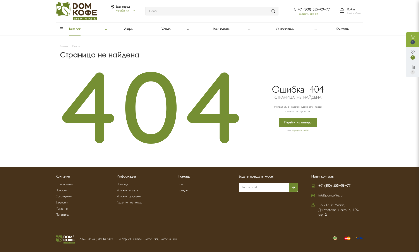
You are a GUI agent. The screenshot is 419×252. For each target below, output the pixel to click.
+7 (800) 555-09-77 (314, 9)
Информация (126, 176)
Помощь (122, 184)
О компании (64, 184)
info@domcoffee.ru (330, 195)
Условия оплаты (127, 190)
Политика (62, 214)
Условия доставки (129, 196)
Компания (63, 176)
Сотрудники (64, 196)
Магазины (62, 208)
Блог (181, 184)
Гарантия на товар (129, 202)
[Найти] (273, 11)
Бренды (183, 190)
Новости (61, 190)
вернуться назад (300, 130)
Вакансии (62, 202)
